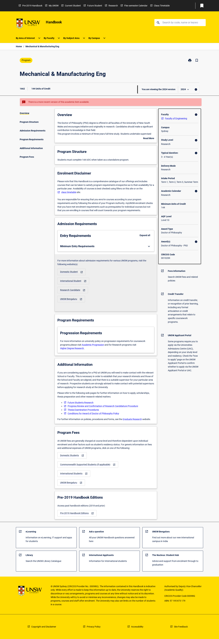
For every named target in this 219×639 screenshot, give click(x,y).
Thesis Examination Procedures (83, 409)
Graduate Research (132, 419)
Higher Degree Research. (72, 348)
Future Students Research (80, 402)
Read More (148, 138)
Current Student (73, 5)
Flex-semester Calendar (135, 5)
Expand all (145, 235)
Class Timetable (162, 5)
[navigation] (71, 272)
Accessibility (137, 626)
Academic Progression (93, 345)
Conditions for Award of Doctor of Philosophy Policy (93, 413)
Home (19, 46)
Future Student (94, 5)
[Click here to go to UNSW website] (28, 24)
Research (113, 5)
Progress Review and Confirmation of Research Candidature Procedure (103, 406)
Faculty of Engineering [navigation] (176, 118)
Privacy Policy (94, 626)
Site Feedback (181, 626)
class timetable (68, 192)
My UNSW (54, 5)
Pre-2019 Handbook (32, 5)
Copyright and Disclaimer (43, 626)
